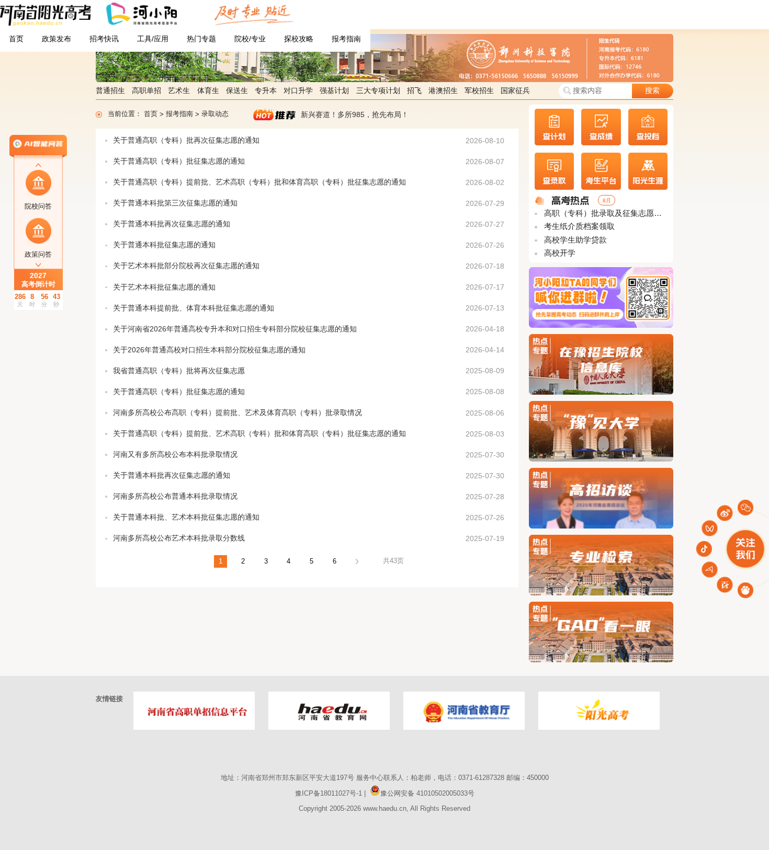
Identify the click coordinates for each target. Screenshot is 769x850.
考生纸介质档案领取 (578, 226)
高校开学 (558, 253)
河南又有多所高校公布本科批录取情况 (175, 454)
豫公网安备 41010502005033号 (427, 793)
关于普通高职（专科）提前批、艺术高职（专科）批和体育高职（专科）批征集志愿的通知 (259, 182)
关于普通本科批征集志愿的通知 (164, 245)
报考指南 (346, 39)
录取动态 (215, 114)
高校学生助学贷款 (574, 240)
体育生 (208, 91)
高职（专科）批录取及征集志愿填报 (605, 213)
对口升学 (298, 91)
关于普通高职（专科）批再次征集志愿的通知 (186, 140)
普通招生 (110, 91)
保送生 (237, 91)
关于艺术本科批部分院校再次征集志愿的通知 (186, 266)
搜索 (652, 91)
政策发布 (56, 39)
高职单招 (146, 91)
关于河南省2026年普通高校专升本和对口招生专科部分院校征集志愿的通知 (235, 329)
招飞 (414, 91)
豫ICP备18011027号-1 (328, 793)
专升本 (266, 91)
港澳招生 (443, 91)
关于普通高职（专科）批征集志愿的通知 (179, 161)
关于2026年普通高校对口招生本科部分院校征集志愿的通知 (209, 350)
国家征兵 (515, 91)
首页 (16, 39)
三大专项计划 (378, 91)
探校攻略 (298, 39)
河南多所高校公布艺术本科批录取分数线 (179, 538)
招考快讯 (104, 39)
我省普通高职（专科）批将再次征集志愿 (179, 371)
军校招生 (479, 91)
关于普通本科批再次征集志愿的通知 (171, 224)
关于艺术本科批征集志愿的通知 (164, 287)
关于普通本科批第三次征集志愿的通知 (175, 203)
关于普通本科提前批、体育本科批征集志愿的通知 (193, 308)
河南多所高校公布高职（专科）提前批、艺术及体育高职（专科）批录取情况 (237, 413)
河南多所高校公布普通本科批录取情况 (175, 496)
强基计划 (334, 91)
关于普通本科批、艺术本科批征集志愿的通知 (186, 517)
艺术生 (179, 91)
